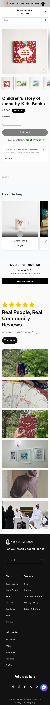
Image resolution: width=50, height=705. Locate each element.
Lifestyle (10, 603)
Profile (9, 665)
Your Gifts (9, 340)
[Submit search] (45, 20)
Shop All (10, 622)
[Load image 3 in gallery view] (35, 83)
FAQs (8, 646)
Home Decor (12, 590)
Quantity (6, 117)
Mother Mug (20, 240)
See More (8, 158)
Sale (8, 615)
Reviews (10, 659)
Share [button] (8, 177)
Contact (27, 590)
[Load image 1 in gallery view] (7, 83)
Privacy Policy (30, 603)
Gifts (8, 596)
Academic (11, 609)
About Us (10, 640)
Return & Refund (32, 609)
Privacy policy (29, 703)
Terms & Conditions (33, 596)
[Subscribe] (41, 560)
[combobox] (25, 20)
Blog (25, 584)
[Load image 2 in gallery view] (21, 83)
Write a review (25, 281)
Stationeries (12, 584)
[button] (3, 12)
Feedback (11, 652)
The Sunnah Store (23, 699)
